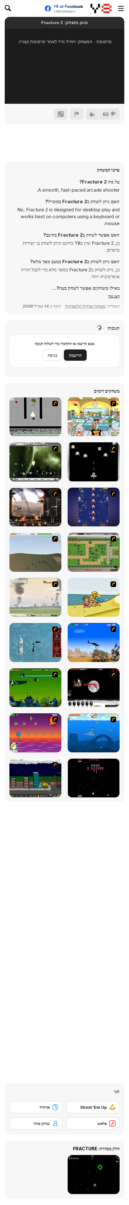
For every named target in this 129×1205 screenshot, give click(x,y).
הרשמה (75, 355)
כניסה (53, 355)
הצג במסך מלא (64, 91)
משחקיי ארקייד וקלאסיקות (85, 306)
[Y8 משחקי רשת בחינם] (100, 8)
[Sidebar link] (121, 8)
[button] (114, 296)
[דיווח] (77, 114)
